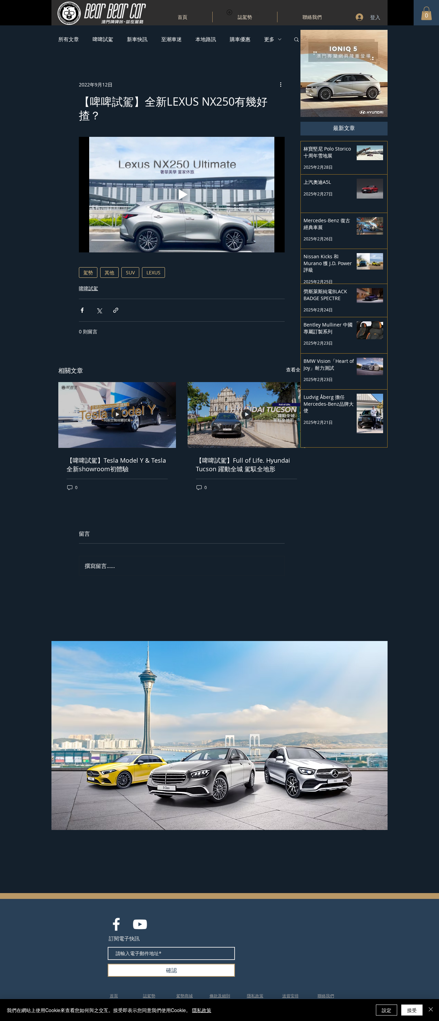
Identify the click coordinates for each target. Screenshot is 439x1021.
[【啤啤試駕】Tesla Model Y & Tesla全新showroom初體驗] (117, 415)
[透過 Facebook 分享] (82, 310)
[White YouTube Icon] (140, 924)
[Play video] (182, 195)
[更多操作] (280, 84)
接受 (412, 1010)
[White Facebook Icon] (116, 924)
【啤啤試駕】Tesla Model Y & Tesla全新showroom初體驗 (116, 464)
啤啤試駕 (103, 39)
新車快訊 (137, 39)
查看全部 (295, 369)
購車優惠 (240, 39)
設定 (386, 1010)
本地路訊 (205, 39)
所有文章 (68, 39)
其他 (109, 272)
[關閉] (431, 1010)
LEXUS (153, 272)
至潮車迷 (171, 39)
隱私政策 (201, 1010)
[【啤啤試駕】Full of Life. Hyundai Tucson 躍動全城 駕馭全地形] (246, 415)
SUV (130, 272)
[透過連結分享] (115, 310)
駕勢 (88, 272)
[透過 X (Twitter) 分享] (99, 310)
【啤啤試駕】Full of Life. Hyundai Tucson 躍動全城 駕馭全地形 (243, 464)
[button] (426, 13)
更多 (269, 39)
